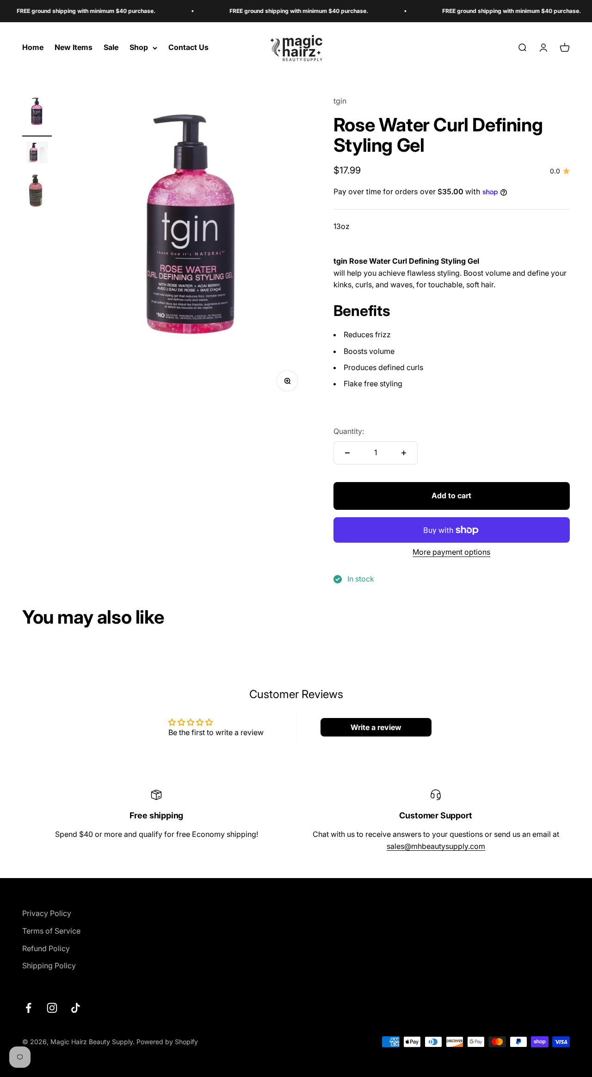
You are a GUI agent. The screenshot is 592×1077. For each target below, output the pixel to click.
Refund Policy (46, 948)
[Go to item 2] (37, 154)
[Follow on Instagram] (52, 1008)
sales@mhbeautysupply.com (436, 846)
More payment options (451, 552)
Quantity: (348, 431)
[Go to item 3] (37, 193)
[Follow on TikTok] (75, 1008)
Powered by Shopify (167, 1042)
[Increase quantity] (403, 453)
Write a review (376, 727)
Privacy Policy (46, 913)
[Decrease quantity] (347, 453)
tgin (339, 100)
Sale (111, 47)
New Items (73, 47)
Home (32, 47)
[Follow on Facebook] (28, 1008)
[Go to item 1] (37, 115)
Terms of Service (51, 930)
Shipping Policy (49, 965)
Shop (139, 47)
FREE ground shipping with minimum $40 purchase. (72, 10)
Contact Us (188, 47)
